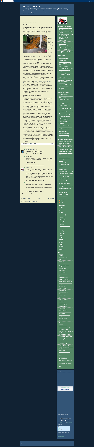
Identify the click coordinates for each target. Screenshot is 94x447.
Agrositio (60, 266)
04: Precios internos (63, 40)
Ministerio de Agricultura (64, 345)
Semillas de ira (63, 227)
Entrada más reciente (25, 198)
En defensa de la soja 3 (64, 136)
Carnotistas (61, 284)
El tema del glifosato (63, 196)
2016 (60, 209)
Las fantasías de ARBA (65, 226)
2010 (60, 242)
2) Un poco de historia (63, 60)
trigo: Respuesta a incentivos (65, 141)
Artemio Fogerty (62, 272)
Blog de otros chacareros (64, 279)
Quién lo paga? (62, 350)
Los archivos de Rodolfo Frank (65, 336)
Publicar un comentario (27, 193)
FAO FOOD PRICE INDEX (64, 315)
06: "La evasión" (62, 44)
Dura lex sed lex (62, 295)
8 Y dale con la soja (63, 121)
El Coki (60, 297)
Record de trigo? (62, 162)
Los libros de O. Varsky (64, 339)
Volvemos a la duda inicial (64, 158)
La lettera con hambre (63, 329)
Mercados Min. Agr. (63, 343)
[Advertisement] (29, 19)
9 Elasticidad (61, 123)
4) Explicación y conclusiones (65, 89)
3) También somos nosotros (64, 99)
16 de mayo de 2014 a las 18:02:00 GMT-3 (35, 180)
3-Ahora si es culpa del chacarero (66, 171)
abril (61, 230)
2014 (60, 212)
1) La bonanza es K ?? (63, 94)
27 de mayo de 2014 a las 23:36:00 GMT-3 (35, 191)
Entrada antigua (51, 198)
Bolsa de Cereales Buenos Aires (65, 281)
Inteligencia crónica (63, 325)
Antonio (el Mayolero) (30, 149)
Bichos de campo (62, 275)
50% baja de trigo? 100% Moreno (66, 149)
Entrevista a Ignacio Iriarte (64, 125)
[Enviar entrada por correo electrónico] (52, 143)
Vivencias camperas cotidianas (65, 363)
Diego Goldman (62, 293)
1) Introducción (62, 83)
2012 (60, 239)
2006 (60, 249)
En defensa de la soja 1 (64, 133)
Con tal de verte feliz (63, 286)
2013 (60, 237)
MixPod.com (69, 422)
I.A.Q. (60, 320)
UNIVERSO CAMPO (63, 358)
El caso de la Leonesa (63, 194)
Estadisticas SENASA (63, 306)
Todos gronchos (62, 357)
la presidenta (50, 98)
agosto (61, 221)
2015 (60, 210)
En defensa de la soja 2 (64, 135)
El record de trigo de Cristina (65, 151)
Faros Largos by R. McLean (64, 316)
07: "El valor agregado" (63, 45)
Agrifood (60, 259)
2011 (60, 241)
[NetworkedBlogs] (65, 387)
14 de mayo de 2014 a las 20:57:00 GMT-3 (35, 164)
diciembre (62, 214)
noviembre (62, 215)
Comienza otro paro (63, 169)
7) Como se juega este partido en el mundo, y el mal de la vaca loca (66, 74)
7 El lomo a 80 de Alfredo (64, 119)
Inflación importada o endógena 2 (66, 128)
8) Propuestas (62, 77)
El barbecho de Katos (63, 299)
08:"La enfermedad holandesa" (65, 47)
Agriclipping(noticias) (63, 257)
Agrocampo (61, 261)
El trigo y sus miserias (63, 156)
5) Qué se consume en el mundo (66, 68)
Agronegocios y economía (64, 263)
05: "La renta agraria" (63, 42)
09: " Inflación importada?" (64, 49)
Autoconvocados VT (63, 274)
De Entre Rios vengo (63, 292)
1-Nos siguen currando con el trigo (66, 173)
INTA (60, 322)
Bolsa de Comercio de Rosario (65, 283)
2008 (60, 246)
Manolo (60, 341)
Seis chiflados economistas (64, 352)
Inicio (39, 198)
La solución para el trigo (64, 178)
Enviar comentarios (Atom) (32, 201)
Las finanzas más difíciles (64, 334)
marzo (61, 231)
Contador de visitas (61, 436)
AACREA (61, 254)
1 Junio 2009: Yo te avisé (64, 103)
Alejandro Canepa (62, 268)
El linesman (61, 301)
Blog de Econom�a (64, 429)
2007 (60, 247)
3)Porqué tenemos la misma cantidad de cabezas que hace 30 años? (66, 63)
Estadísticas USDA (63, 310)
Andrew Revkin (62, 270)
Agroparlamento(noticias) (64, 265)
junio (61, 222)
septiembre (62, 219)
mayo (61, 224)
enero (61, 235)
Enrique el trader (62, 303)
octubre (62, 217)
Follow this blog (65, 389)
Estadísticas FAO (62, 308)
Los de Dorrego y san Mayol (65, 338)
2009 (60, 244)
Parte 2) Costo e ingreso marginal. (66, 186)
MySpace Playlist (62, 422)
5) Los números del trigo (64, 167)
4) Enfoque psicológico (63, 66)
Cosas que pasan (62, 288)
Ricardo (61, 202)
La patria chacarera (31, 6)
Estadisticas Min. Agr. (63, 304)
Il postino (61, 324)
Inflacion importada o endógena (65, 127)
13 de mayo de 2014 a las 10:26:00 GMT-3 (35, 153)
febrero (61, 233)
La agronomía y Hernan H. (64, 327)
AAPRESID (61, 255)
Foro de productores (63, 318)
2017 (60, 207)
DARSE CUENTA (62, 290)
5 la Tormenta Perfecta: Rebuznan (66, 114)
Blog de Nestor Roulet (63, 277)
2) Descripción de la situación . (65, 84)
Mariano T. (28, 167)
